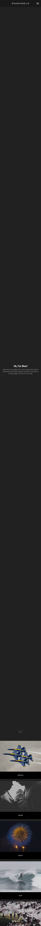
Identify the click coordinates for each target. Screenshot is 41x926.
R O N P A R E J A (20, 3)
